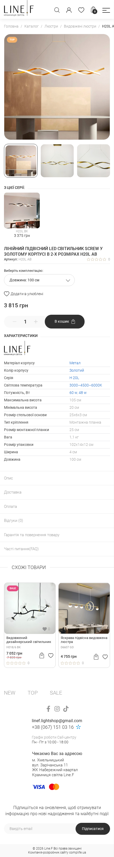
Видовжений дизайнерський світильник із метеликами (28, 640)
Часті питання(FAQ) (21, 549)
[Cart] (42, 655)
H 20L (74, 378)
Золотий (76, 370)
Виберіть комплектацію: (23, 271)
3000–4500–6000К (85, 385)
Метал (75, 363)
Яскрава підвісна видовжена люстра (84, 640)
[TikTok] (66, 709)
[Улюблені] (81, 10)
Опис (8, 478)
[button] (106, 10)
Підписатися (93, 829)
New (9, 693)
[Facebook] (48, 709)
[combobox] (39, 280)
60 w (73, 392)
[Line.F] (19, 9)
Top (33, 693)
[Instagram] (57, 709)
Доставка (12, 492)
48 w (83, 392)
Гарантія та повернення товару (31, 534)
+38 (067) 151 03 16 (53, 727)
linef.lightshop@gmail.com (57, 720)
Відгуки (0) (13, 520)
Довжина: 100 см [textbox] (24, 280)
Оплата (10, 506)
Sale (56, 693)
